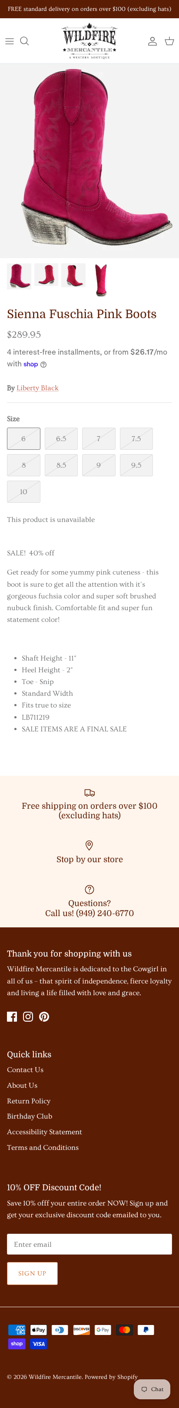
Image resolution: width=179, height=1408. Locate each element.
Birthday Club (29, 1116)
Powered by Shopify (111, 1377)
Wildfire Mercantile (55, 1377)
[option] (89, 161)
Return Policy (28, 1101)
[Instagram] (28, 1017)
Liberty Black (38, 388)
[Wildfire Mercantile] (89, 41)
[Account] (150, 40)
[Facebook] (12, 1017)
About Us (22, 1085)
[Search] (28, 40)
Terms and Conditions (43, 1147)
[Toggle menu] (9, 40)
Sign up (32, 1273)
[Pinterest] (44, 1017)
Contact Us (25, 1070)
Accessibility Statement (44, 1132)
